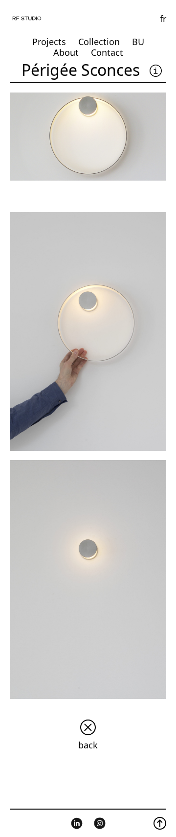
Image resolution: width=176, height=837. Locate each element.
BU (138, 41)
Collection (99, 41)
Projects (49, 41)
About (66, 52)
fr (163, 18)
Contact (107, 52)
